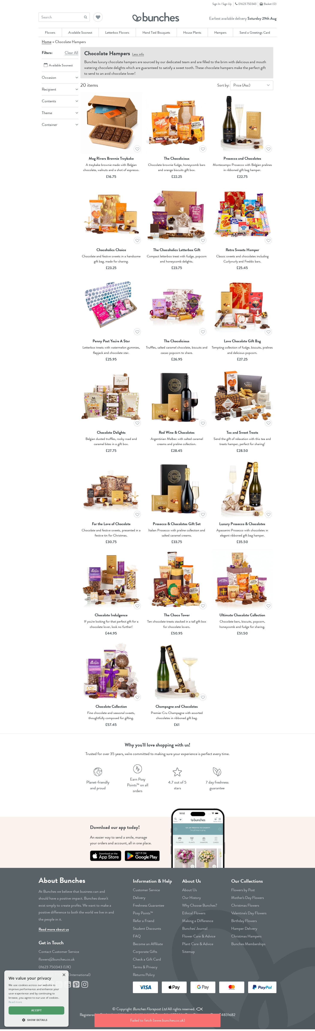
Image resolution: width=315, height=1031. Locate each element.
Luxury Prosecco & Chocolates (242, 524)
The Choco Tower (177, 615)
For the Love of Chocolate (111, 524)
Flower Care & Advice (198, 936)
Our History (191, 897)
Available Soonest (80, 32)
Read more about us (54, 929)
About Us (191, 881)
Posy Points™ (143, 913)
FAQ (137, 936)
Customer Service (146, 890)
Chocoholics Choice (111, 250)
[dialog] (36, 998)
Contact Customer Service (59, 951)
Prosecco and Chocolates (242, 158)
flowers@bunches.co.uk (57, 959)
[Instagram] (84, 984)
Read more (15, 1002)
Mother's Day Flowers (247, 897)
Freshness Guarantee (148, 905)
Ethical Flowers (193, 913)
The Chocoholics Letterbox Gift (176, 250)
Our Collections (247, 881)
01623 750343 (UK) (55, 967)
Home (46, 42)
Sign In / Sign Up (222, 4)
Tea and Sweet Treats (242, 432)
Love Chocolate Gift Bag (242, 341)
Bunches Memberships (248, 944)
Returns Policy (144, 974)
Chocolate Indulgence (111, 615)
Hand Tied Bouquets (156, 32)
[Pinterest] (76, 984)
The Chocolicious (176, 158)
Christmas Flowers (245, 905)
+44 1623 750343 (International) (64, 974)
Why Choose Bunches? (199, 905)
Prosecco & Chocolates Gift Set (177, 524)
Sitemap (188, 951)
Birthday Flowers (244, 921)
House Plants (192, 32)
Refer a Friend (143, 921)
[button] (98, 17)
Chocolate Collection (111, 706)
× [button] (63, 975)
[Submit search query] (85, 17)
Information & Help (152, 881)
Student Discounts (147, 928)
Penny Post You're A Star (111, 341)
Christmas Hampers (246, 936)
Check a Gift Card (147, 959)
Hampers (220, 32)
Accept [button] (36, 1010)
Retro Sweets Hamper (242, 250)
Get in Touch (51, 942)
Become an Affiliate (148, 944)
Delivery (139, 897)
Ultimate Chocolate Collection (242, 615)
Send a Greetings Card (255, 32)
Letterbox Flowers (117, 32)
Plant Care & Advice (197, 944)
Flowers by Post (243, 890)
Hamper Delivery (244, 928)
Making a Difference (197, 921)
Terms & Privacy (145, 967)
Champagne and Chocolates (177, 706)
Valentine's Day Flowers (248, 913)
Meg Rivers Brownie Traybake (111, 158)
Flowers (50, 32)
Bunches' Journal (194, 928)
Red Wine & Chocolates (177, 432)
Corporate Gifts (145, 951)
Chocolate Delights (111, 432)
